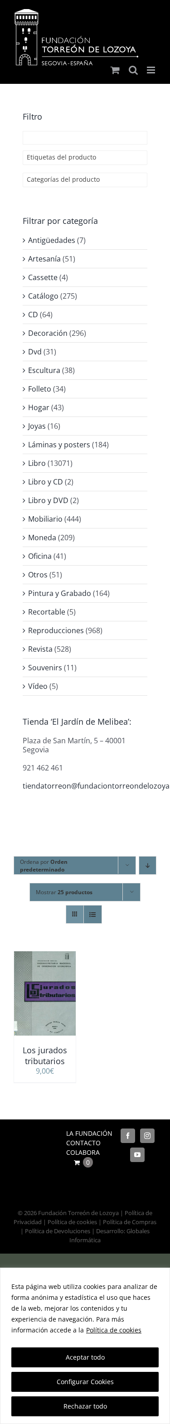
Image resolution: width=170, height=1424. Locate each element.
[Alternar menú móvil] (151, 70)
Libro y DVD (48, 500)
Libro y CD (45, 482)
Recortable (46, 612)
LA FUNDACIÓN (89, 1133)
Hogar (38, 407)
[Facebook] (128, 1136)
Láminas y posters (59, 445)
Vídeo (38, 686)
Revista (40, 649)
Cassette (43, 277)
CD (33, 315)
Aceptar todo (85, 1357)
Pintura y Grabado (59, 593)
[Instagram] (147, 1136)
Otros (38, 575)
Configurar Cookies (85, 1381)
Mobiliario (45, 519)
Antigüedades (51, 240)
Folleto (39, 389)
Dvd (35, 352)
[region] (85, 1346)
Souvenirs (45, 668)
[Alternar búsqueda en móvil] (133, 70)
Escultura (44, 370)
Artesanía (44, 259)
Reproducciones (56, 630)
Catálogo (43, 296)
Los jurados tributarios (45, 1055)
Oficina (40, 556)
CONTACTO (83, 1142)
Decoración (48, 333)
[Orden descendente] (147, 865)
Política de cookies (113, 1330)
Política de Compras (129, 1222)
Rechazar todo (85, 1406)
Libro (37, 463)
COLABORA (83, 1152)
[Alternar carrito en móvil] (115, 70)
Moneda (42, 537)
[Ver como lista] (93, 914)
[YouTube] (137, 1155)
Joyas (37, 426)
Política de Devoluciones (57, 1231)
